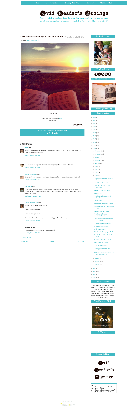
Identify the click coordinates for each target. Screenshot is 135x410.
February (97, 261)
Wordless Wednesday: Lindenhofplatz (100, 215)
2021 (94, 127)
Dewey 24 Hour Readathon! (102, 190)
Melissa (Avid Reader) (31, 203)
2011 (94, 274)
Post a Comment (27, 237)
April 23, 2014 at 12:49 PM (33, 196)
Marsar (27, 162)
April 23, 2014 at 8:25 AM (32, 180)
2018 (94, 136)
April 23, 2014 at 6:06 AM (32, 167)
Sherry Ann (28, 186)
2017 (94, 139)
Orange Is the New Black (101, 211)
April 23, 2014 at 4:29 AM (32, 155)
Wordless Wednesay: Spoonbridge (104, 232)
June (96, 169)
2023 (94, 120)
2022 (94, 123)
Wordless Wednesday (61, 130)
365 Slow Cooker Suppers (101, 226)
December (98, 151)
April (96, 176)
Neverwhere (98, 193)
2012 (94, 271)
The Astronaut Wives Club (101, 183)
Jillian (26, 148)
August (97, 163)
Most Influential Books (101, 242)
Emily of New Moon (100, 229)
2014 (94, 148)
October (97, 157)
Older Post (80, 241)
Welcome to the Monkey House (103, 204)
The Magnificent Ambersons (102, 223)
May (96, 172)
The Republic (98, 201)
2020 (94, 130)
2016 (94, 142)
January (97, 264)
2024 (94, 117)
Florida (45, 130)
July (96, 166)
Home (52, 241)
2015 (94, 145)
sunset (51, 130)
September (98, 160)
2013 (94, 268)
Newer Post (25, 241)
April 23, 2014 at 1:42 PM (32, 221)
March (97, 258)
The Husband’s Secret (100, 245)
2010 (94, 278)
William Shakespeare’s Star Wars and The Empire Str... (104, 253)
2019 (94, 133)
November (98, 154)
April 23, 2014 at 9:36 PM (32, 233)
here (60, 118)
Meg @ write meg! (30, 174)
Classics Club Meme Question (102, 239)
